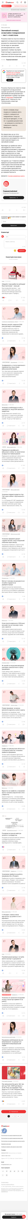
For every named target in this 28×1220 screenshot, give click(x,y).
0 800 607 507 (11, 1153)
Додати (10, 80)
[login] (25, 2)
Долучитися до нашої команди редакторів (12, 1138)
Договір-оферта (4, 1182)
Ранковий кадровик (7, 1081)
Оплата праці (14, 705)
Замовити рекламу (6, 1144)
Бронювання (14, 362)
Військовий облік (5, 27)
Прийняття (4, 745)
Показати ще (14, 1111)
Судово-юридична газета (16, 176)
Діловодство (5, 578)
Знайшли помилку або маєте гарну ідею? (11, 1146)
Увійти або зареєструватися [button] (13, 20)
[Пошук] (17, 2)
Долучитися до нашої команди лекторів (11, 1135)
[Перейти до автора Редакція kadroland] (6, 184)
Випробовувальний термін (8, 1037)
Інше (3, 281)
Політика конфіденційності (7, 1184)
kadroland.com (4, 1191)
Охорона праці (5, 662)
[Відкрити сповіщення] (21, 2)
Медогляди (5, 404)
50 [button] (18, 1116)
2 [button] (12, 1116)
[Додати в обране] (24, 341)
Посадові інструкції (12, 830)
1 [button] (8, 1116)
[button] (21, 1116)
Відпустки (4, 620)
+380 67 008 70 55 (5, 1155)
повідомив (9, 97)
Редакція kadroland (12, 59)
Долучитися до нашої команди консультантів (12, 1141)
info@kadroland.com (6, 1164)
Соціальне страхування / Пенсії (10, 321)
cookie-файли (18, 1214)
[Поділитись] (16, 66)
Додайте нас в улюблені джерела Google (13, 73)
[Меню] (2, 2)
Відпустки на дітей (15, 534)
